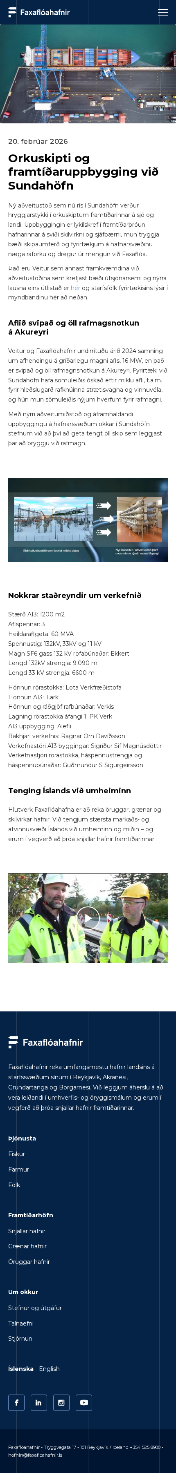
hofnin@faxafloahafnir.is (35, 1455)
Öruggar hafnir (29, 1261)
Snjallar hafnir (26, 1231)
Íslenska (21, 1369)
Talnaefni (21, 1323)
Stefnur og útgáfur (35, 1308)
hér (75, 288)
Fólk (14, 1185)
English (49, 1369)
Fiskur (16, 1154)
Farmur (18, 1169)
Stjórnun (20, 1338)
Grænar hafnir (27, 1246)
